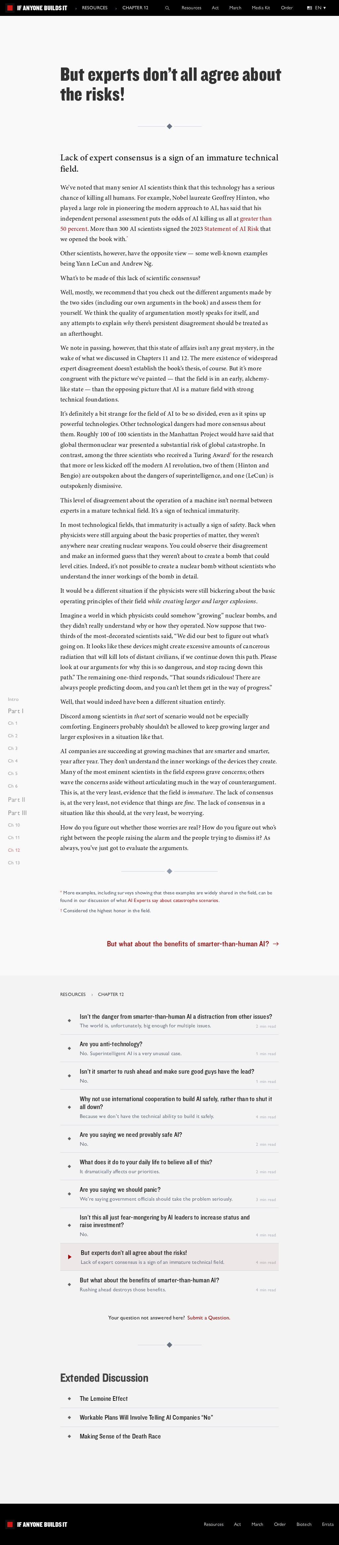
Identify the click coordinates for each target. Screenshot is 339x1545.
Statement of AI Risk (231, 229)
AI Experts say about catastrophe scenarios (173, 900)
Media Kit (261, 8)
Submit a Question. (208, 1317)
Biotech (304, 1524)
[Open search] (167, 8)
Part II (16, 799)
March (235, 8)
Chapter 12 (135, 8)
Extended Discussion (104, 1377)
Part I (16, 711)
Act (215, 8)
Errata (328, 1524)
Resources (95, 8)
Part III (17, 813)
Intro (13, 699)
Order (287, 8)
